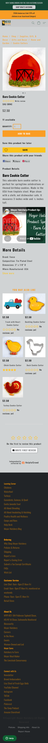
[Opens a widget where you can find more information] (10, 738)
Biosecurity (8, 623)
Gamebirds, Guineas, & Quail (16, 500)
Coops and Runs (10, 520)
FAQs (6, 568)
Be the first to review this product (24, 443)
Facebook (8, 699)
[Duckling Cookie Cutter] (35, 303)
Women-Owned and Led (14, 644)
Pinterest (8, 704)
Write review (20, 101)
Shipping (7, 551)
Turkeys (7, 495)
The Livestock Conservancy (15, 660)
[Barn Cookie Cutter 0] (24, 69)
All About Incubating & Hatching (17, 512)
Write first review (25, 450)
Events (6, 640)
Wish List (8, 572)
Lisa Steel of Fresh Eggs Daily (16, 683)
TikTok (6, 695)
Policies (11, 727)
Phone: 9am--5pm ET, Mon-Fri (16, 596)
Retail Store (9, 600)
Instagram (8, 691)
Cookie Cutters (20, 43)
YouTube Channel (11, 687)
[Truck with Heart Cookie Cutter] (13, 303)
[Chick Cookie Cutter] (13, 347)
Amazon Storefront (12, 712)
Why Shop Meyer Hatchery (15, 543)
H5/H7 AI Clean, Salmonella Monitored (20, 619)
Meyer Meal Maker (12, 656)
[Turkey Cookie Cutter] (13, 387)
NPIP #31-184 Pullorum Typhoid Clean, (20, 615)
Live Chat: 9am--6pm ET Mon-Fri (17, 584)
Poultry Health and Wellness (16, 516)
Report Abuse (24, 731)
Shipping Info (23, 727)
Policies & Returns (12, 547)
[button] (24, 7)
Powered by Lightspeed (24, 736)
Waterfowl (8, 491)
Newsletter (8, 675)
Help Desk (8, 524)
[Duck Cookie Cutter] (35, 347)
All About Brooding (12, 508)
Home (5, 36)
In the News (9, 636)
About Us (36, 727)
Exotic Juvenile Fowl (12, 504)
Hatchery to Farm (11, 652)
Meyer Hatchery (10, 628)
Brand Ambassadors (12, 679)
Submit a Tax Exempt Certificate (17, 564)
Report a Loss (9, 556)
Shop (14, 36)
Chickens (8, 487)
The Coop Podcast (11, 708)
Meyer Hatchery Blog (13, 528)
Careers (7, 632)
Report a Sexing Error (13, 560)
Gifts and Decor (19, 39)
